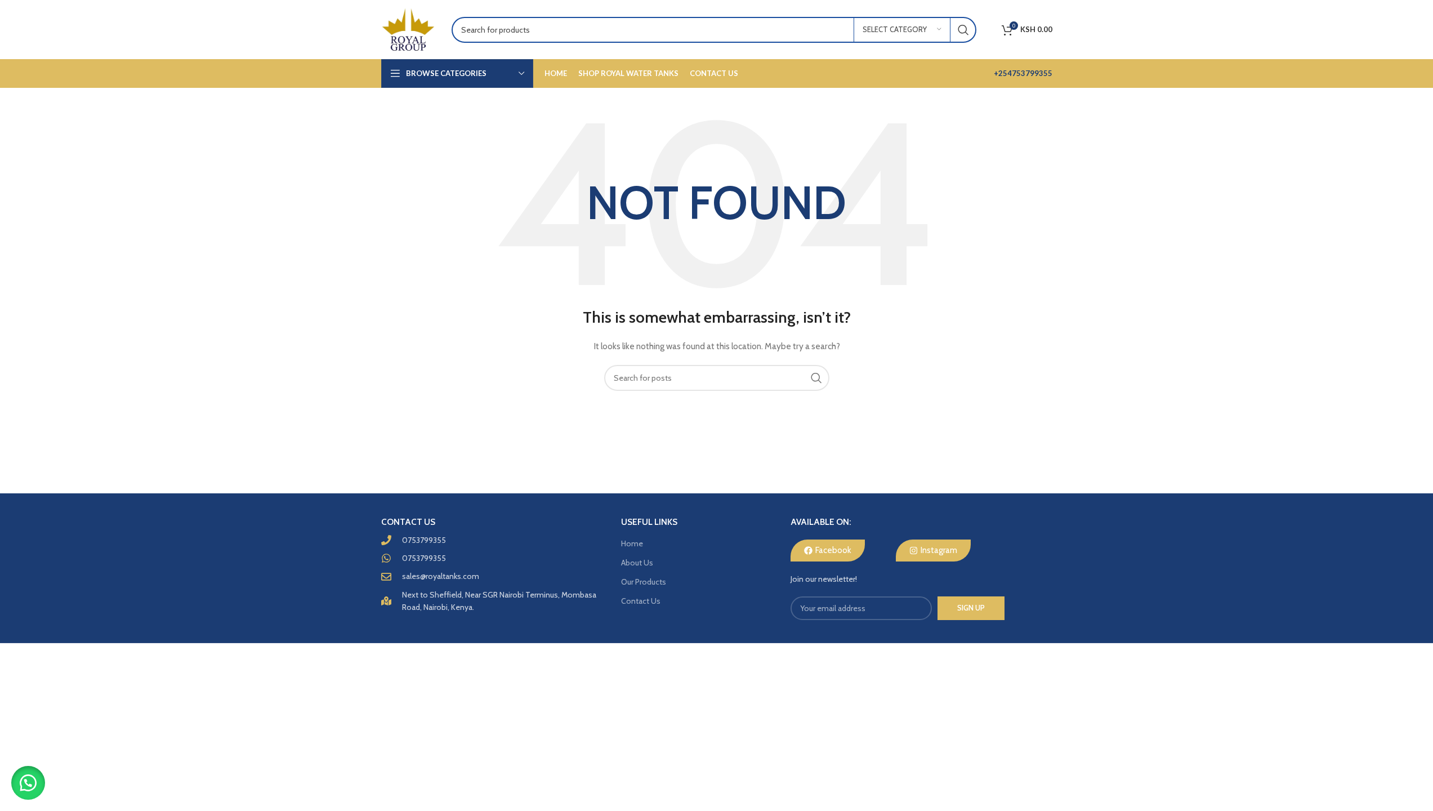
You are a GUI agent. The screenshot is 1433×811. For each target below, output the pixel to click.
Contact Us (640, 601)
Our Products (643, 582)
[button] (28, 783)
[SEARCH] (963, 30)
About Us (637, 563)
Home (632, 543)
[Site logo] (408, 29)
